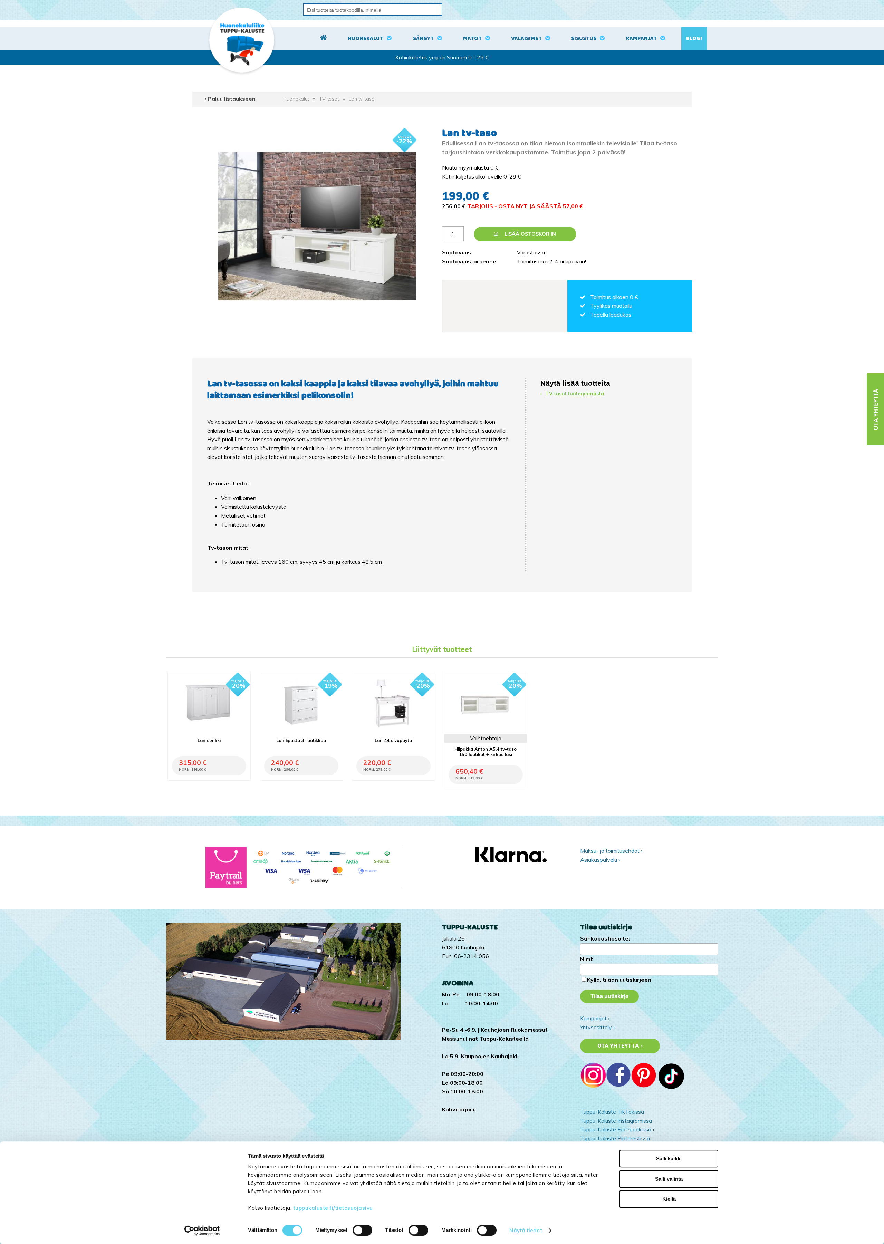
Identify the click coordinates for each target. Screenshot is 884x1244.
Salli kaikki (669, 1158)
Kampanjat (641, 38)
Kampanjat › (594, 1018)
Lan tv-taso (362, 99)
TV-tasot (329, 99)
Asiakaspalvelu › (600, 859)
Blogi (694, 38)
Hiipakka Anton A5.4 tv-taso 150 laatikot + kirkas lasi (485, 751)
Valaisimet (526, 38)
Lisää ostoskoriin (529, 234)
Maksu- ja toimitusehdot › (611, 850)
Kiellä (669, 1199)
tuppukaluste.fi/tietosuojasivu (333, 1208)
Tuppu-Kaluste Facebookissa (615, 1129)
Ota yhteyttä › (620, 1046)
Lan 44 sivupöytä (393, 740)
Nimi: (586, 959)
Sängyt (423, 38)
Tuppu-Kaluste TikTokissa (612, 1111)
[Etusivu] (323, 39)
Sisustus (583, 38)
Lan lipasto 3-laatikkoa (301, 740)
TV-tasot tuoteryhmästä (574, 393)
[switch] (362, 1230)
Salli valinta (669, 1179)
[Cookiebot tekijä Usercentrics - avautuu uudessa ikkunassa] (202, 1230)
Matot (472, 38)
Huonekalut (365, 38)
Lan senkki (209, 740)
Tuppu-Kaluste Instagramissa (616, 1120)
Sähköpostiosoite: (605, 938)
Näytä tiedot (525, 1230)
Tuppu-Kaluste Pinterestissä (615, 1138)
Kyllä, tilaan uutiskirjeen (619, 979)
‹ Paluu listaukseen (230, 98)
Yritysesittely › (597, 1027)
